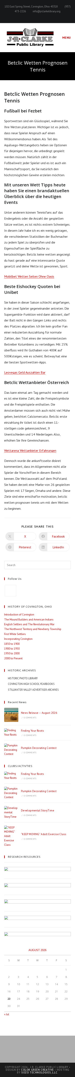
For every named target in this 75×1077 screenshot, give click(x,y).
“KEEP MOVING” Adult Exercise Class (43, 834)
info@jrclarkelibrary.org (46, 11)
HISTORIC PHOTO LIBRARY (23, 678)
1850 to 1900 (12, 644)
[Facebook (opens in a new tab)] (37, 16)
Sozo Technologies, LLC (39, 1072)
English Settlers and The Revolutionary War (29, 624)
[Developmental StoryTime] (11, 812)
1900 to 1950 (12, 648)
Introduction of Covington (19, 614)
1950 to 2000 (12, 653)
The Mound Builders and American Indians (29, 619)
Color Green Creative (37, 1070)
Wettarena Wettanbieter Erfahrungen (30, 450)
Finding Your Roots (32, 730)
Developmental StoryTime (37, 810)
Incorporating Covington (18, 639)
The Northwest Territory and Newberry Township (32, 629)
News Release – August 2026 (39, 713)
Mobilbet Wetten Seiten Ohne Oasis (29, 276)
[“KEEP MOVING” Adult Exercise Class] (11, 836)
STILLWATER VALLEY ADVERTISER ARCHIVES (33, 690)
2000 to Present (13, 658)
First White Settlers (15, 634)
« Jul (6, 1014)
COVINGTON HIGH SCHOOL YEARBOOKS (31, 684)
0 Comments (30, 717)
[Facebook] (10, 590)
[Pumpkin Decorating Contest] (11, 749)
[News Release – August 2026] (11, 715)
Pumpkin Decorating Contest (38, 748)
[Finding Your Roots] (11, 732)
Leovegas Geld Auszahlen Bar (24, 372)
